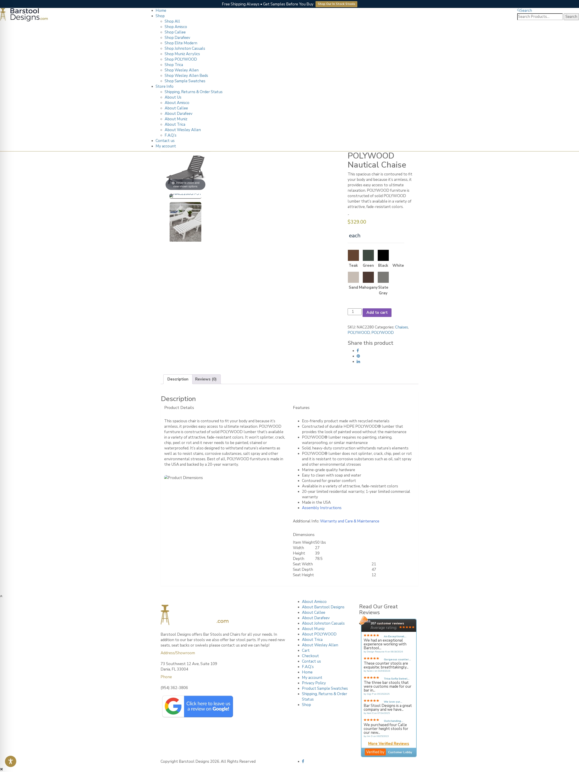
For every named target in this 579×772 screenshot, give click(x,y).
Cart (306, 650)
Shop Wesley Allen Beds (186, 75)
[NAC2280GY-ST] (185, 196)
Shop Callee (175, 32)
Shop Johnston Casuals (185, 48)
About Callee (176, 108)
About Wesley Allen (183, 129)
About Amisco (177, 102)
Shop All (172, 21)
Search (526, 10)
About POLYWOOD (319, 634)
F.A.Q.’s (170, 135)
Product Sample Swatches (325, 688)
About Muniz (176, 119)
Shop (160, 16)
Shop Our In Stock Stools (336, 4)
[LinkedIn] (358, 361)
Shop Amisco (176, 26)
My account (166, 146)
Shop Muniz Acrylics (182, 54)
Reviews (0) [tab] (206, 379)
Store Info (164, 86)
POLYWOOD (359, 332)
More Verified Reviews (388, 744)
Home (161, 10)
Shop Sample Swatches (185, 81)
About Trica (175, 124)
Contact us (165, 140)
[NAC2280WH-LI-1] (185, 222)
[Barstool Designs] (24, 14)
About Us (173, 97)
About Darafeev (178, 113)
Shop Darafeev (177, 37)
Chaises (401, 327)
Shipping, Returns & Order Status (194, 91)
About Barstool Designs (323, 607)
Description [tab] (177, 379)
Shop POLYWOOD (181, 59)
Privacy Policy (314, 683)
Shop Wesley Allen (182, 70)
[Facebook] (358, 350)
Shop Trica (174, 64)
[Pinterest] (358, 356)
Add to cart (377, 312)
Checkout (310, 656)
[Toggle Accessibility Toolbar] (11, 761)
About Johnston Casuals (323, 623)
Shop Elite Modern (181, 43)
